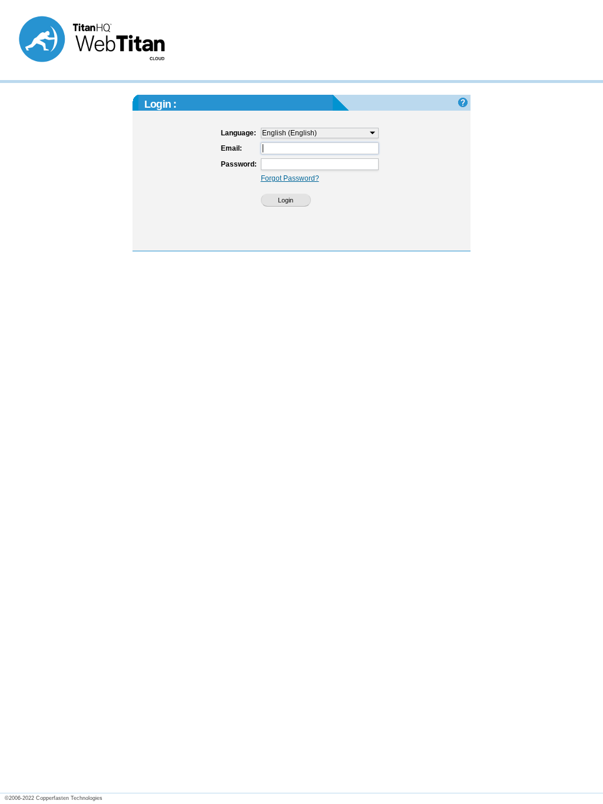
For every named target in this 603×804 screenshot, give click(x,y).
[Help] (463, 102)
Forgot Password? (290, 178)
